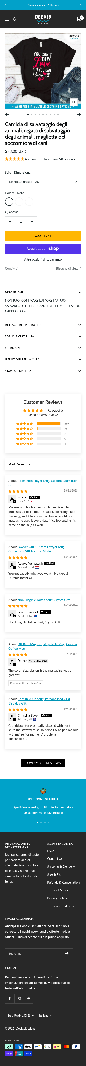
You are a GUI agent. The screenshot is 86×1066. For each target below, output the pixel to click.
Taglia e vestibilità (19, 336)
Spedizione (13, 348)
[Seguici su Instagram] (19, 998)
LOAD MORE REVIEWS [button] (43, 763)
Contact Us (55, 858)
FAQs (51, 851)
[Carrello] (79, 19)
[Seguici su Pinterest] (28, 998)
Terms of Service (58, 890)
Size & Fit (53, 874)
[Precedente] (7, 114)
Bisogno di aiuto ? (68, 268)
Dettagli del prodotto (23, 325)
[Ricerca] (15, 19)
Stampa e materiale (19, 371)
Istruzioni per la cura (22, 359)
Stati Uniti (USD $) (19, 1015)
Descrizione (14, 292)
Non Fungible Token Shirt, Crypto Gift (44, 600)
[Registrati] (67, 953)
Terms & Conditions (61, 906)
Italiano (43, 1015)
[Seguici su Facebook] (9, 998)
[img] (17, 491)
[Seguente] (79, 114)
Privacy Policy (57, 898)
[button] (15, 159)
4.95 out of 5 (54, 410)
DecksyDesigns (25, 1028)
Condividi (11, 268)
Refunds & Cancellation (63, 882)
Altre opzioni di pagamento (43, 259)
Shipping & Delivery (61, 866)
